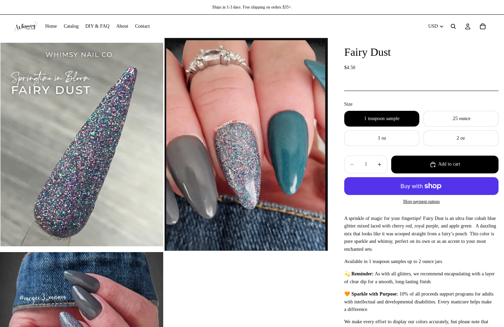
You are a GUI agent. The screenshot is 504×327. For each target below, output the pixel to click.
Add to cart (449, 164)
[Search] (453, 26)
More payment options (421, 201)
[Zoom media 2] (246, 144)
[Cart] (482, 26)
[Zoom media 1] (81, 144)
